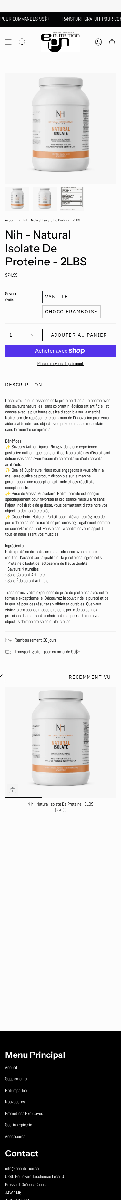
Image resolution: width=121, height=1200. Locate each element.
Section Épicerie (18, 1125)
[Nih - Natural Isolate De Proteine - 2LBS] (60, 742)
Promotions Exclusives (24, 1113)
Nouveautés (15, 1102)
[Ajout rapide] (12, 790)
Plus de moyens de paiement (60, 363)
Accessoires (15, 1136)
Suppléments (16, 1079)
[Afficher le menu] (8, 42)
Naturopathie (16, 1090)
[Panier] (112, 42)
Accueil (10, 220)
